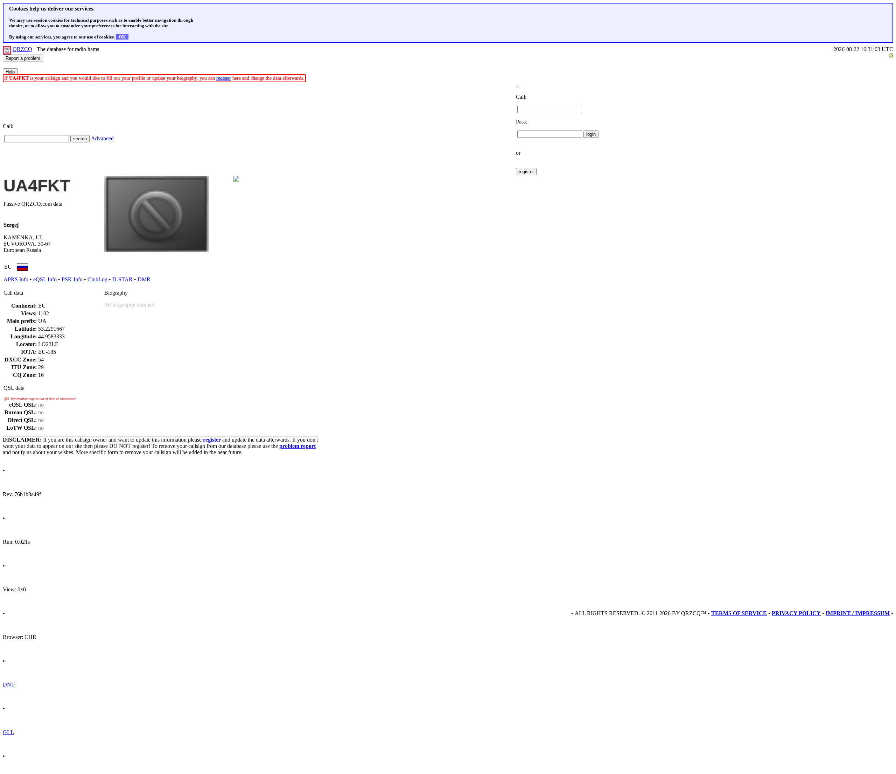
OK (122, 37)
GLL (8, 732)
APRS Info (16, 279)
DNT (9, 685)
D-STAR (122, 279)
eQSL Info (45, 279)
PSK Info (72, 279)
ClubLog (97, 279)
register (223, 78)
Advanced (102, 138)
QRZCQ (22, 49)
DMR (144, 279)
